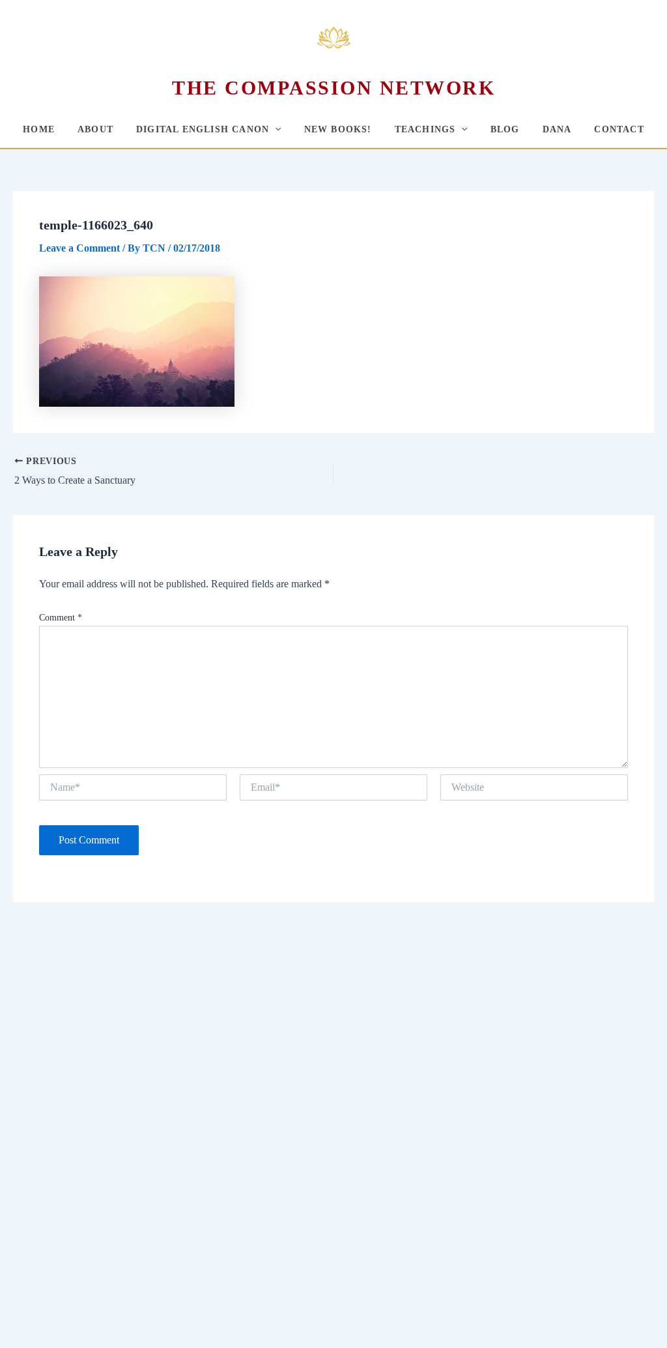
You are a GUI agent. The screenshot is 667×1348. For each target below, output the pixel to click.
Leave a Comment (79, 248)
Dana (557, 129)
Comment (60, 618)
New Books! (338, 129)
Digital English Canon (202, 129)
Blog (505, 129)
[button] (275, 129)
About (95, 129)
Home (39, 129)
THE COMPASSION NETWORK (333, 87)
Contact (619, 129)
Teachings (425, 129)
